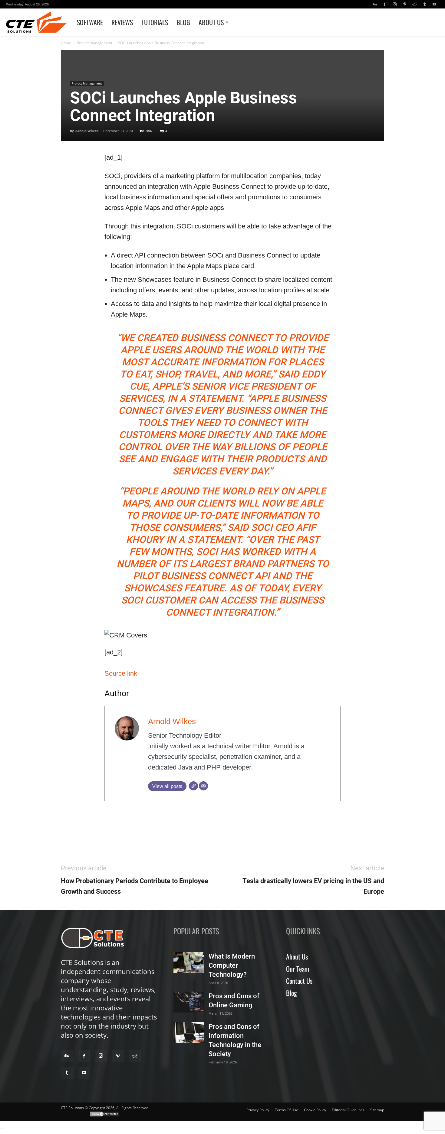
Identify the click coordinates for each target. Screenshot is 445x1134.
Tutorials (154, 22)
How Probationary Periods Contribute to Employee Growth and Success (134, 886)
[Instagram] (394, 4)
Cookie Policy (315, 1109)
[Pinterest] (404, 4)
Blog (183, 22)
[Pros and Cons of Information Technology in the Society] (188, 1032)
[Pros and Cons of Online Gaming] (188, 1002)
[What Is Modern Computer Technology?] (188, 962)
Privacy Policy (257, 1109)
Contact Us (299, 981)
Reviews (122, 22)
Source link (120, 673)
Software (90, 22)
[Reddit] (414, 4)
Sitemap (377, 1109)
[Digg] (374, 4)
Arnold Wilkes (86, 130)
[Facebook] (384, 4)
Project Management (94, 42)
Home (66, 42)
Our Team (297, 968)
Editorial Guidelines (348, 1109)
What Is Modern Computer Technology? (232, 965)
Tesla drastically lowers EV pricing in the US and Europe (313, 886)
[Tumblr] (424, 4)
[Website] (193, 785)
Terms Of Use (286, 1109)
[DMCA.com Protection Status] (105, 1115)
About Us (211, 22)
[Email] (203, 785)
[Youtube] (434, 4)
